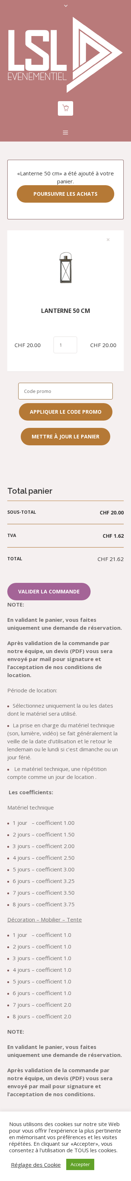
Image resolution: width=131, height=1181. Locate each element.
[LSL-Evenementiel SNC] (65, 54)
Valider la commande (49, 591)
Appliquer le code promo (66, 411)
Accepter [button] (80, 1164)
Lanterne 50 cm (65, 311)
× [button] (108, 240)
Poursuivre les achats (65, 193)
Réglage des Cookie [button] (36, 1164)
